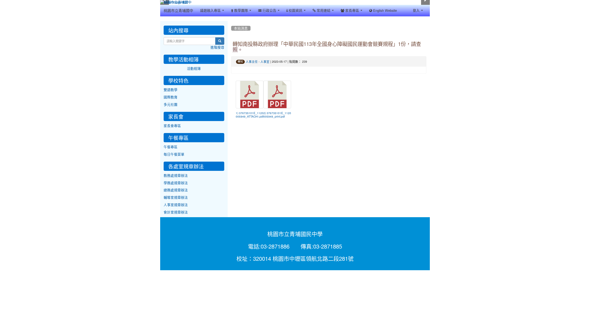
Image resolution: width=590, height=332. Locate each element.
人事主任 (252, 61)
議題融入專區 (211, 10)
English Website (384, 10)
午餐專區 (170, 147)
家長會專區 (172, 125)
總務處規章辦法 (176, 190)
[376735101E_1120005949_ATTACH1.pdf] (249, 94)
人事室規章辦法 (176, 205)
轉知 (240, 61)
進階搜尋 (217, 47)
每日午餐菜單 (174, 154)
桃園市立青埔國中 (178, 10)
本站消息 (241, 28)
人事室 (264, 61)
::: (232, 22)
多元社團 (170, 104)
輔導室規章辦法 (176, 197)
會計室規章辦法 (176, 212)
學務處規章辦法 (176, 183)
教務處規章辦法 (176, 175)
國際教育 (170, 97)
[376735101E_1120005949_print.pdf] (277, 94)
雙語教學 (170, 90)
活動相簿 (194, 68)
